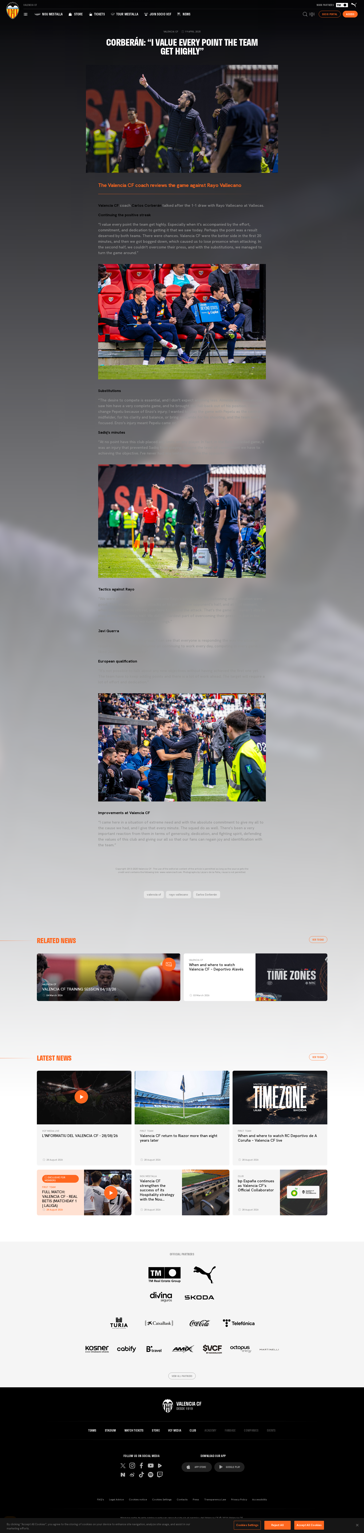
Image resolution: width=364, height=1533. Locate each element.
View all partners (182, 1376)
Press (196, 1499)
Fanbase (230, 1430)
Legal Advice (116, 1499)
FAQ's (100, 1499)
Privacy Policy (239, 1499)
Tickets (99, 14)
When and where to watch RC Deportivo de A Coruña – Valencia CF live (277, 1138)
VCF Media (174, 1430)
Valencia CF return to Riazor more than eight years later (178, 1138)
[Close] (357, 1525)
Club (241, 1176)
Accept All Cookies (309, 1525)
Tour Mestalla (126, 14)
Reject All (277, 1525)
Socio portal (329, 14)
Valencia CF (49, 984)
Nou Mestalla (52, 14)
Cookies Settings (162, 1499)
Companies (251, 1430)
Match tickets (134, 1430)
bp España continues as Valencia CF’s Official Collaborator (256, 1185)
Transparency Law (215, 1499)
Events (271, 1430)
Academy (210, 1430)
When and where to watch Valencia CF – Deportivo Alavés (216, 967)
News (186, 14)
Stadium (110, 1430)
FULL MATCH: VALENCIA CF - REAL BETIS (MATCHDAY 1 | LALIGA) (60, 1198)
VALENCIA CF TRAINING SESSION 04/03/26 (79, 989)
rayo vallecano (178, 894)
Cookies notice (138, 1499)
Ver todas (318, 939)
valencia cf (154, 894)
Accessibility (259, 1499)
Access (350, 14)
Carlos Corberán (206, 894)
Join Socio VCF (160, 14)
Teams (92, 1430)
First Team (146, 1130)
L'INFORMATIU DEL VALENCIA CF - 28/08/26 (80, 1135)
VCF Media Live (50, 1130)
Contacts (182, 1499)
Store (78, 14)
